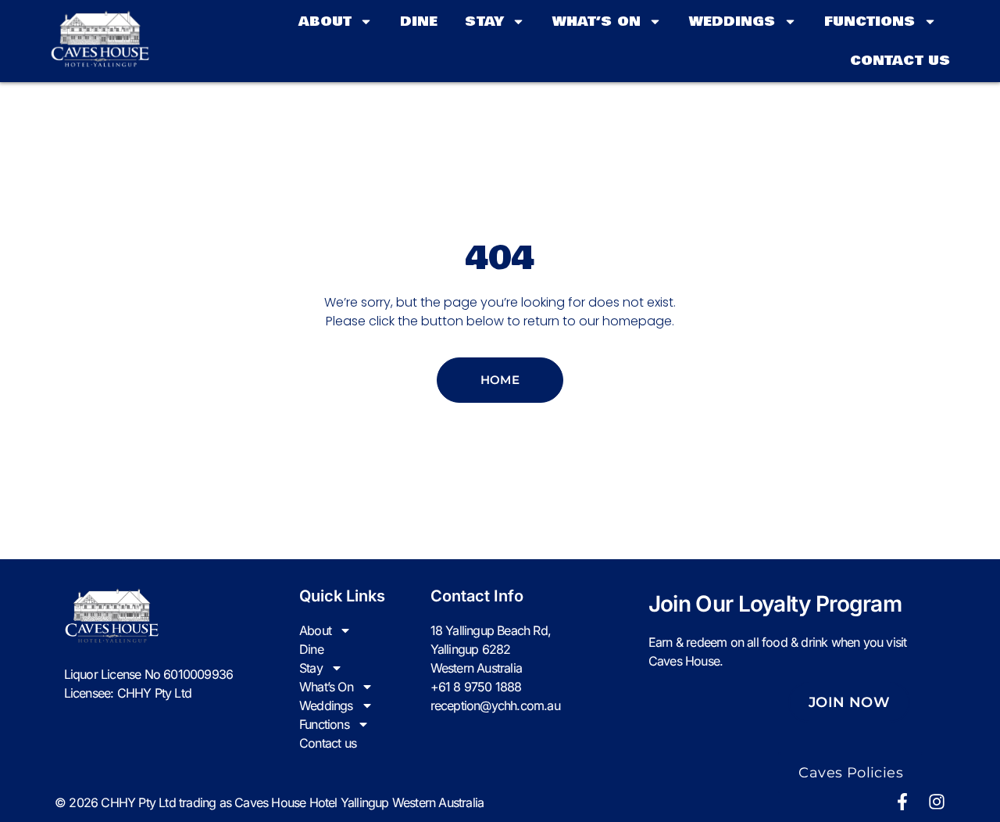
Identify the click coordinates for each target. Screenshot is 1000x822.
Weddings (732, 21)
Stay (484, 21)
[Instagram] (936, 801)
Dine (419, 21)
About (325, 21)
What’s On (596, 21)
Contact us (900, 60)
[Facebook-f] (902, 801)
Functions (870, 21)
